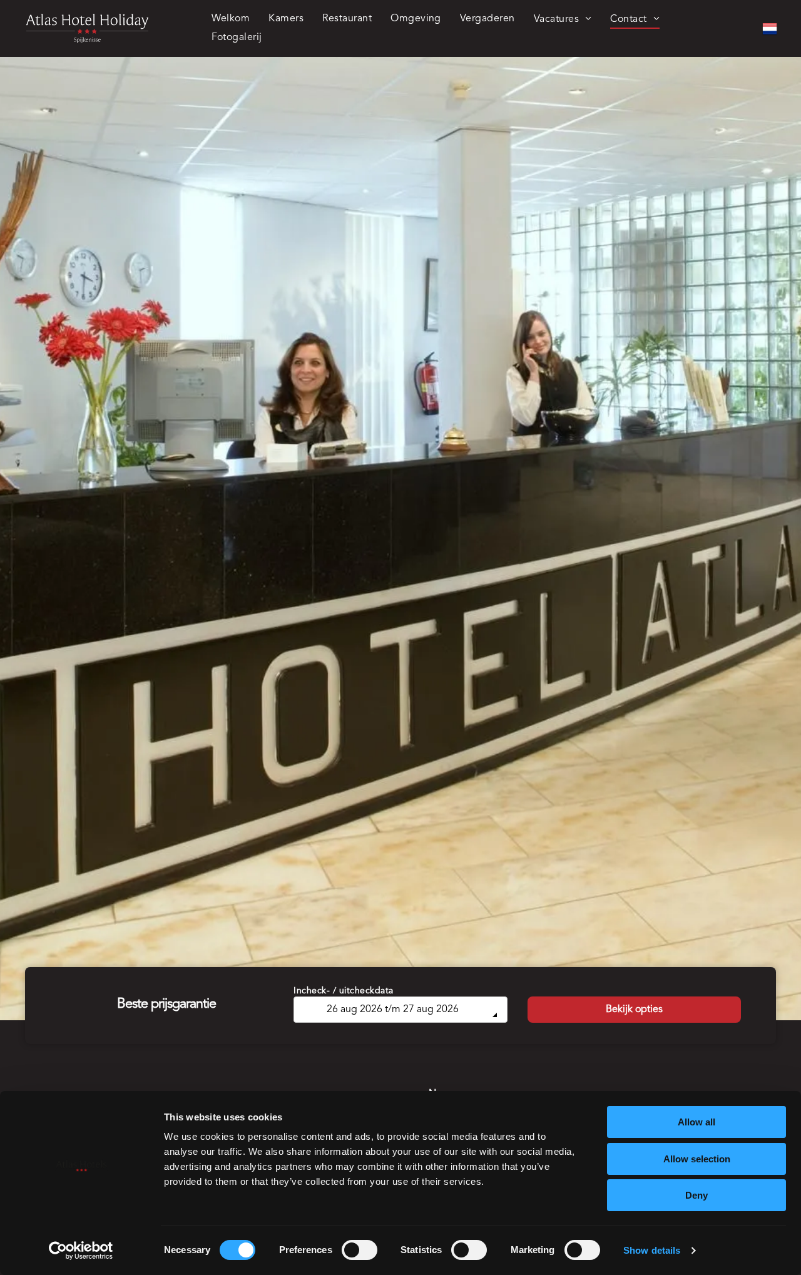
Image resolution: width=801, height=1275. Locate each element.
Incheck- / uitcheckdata (343, 990)
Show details (651, 1250)
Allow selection (696, 1159)
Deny (696, 1195)
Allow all (696, 1122)
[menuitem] (231, 19)
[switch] (359, 1250)
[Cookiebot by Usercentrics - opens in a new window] (81, 1250)
